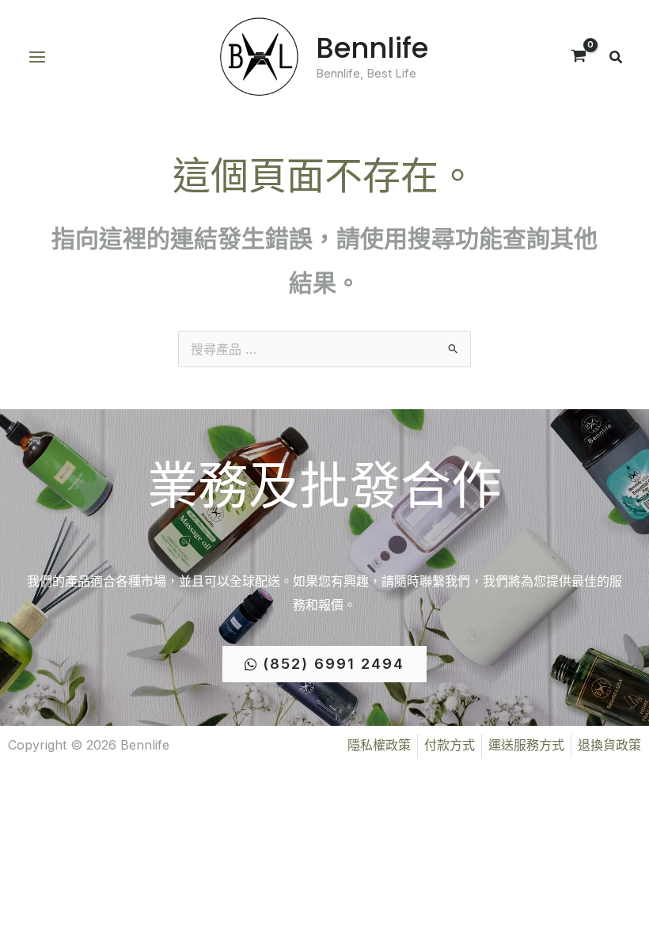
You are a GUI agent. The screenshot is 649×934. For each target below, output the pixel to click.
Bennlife (372, 47)
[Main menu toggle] (37, 57)
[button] (616, 59)
